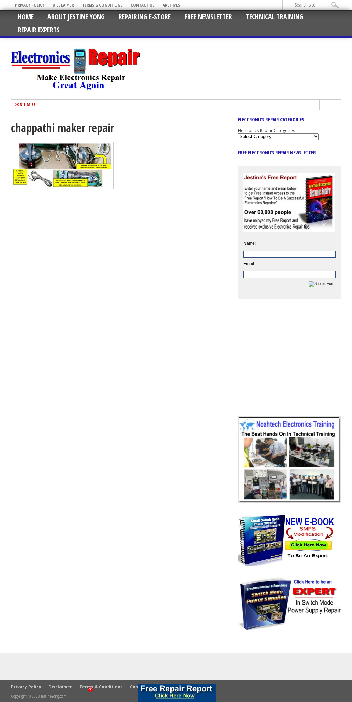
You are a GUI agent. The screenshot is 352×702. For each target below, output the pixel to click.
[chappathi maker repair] (62, 187)
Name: (249, 243)
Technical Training (274, 16)
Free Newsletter (208, 16)
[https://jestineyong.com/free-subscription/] (176, 693)
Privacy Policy (29, 5)
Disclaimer (63, 5)
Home (26, 16)
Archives (171, 5)
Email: (249, 263)
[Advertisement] (289, 363)
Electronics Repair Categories (266, 130)
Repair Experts (39, 29)
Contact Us (142, 5)
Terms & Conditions (102, 5)
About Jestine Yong (76, 16)
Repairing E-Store (145, 16)
